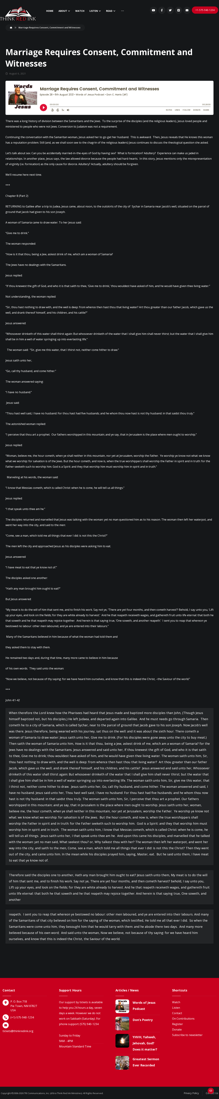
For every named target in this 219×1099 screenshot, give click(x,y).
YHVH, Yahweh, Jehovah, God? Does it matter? (145, 1043)
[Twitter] (170, 10)
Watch (176, 1002)
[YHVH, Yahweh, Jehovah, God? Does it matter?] (122, 1041)
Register (177, 1024)
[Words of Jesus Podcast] (122, 1006)
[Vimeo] (178, 10)
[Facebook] (161, 10)
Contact (177, 1013)
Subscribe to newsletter (187, 1035)
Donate (177, 1029)
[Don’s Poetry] (122, 1023)
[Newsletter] (187, 10)
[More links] (122, 11)
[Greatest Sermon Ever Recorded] (122, 1063)
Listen (176, 1008)
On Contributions (183, 1018)
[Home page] (11, 27)
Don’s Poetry (143, 1020)
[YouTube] (153, 10)
